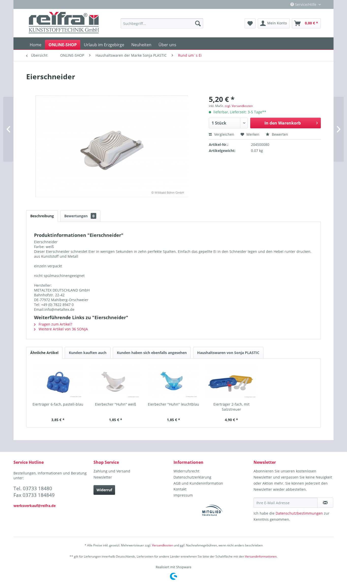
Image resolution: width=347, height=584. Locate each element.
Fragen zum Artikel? (55, 324)
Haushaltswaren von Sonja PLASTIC (228, 352)
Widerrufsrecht (186, 471)
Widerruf (104, 489)
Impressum (183, 495)
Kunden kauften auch (87, 352)
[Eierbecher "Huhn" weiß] (115, 381)
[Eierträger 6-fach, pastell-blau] (57, 381)
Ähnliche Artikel (44, 352)
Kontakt (180, 489)
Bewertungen (79, 215)
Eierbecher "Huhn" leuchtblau (173, 404)
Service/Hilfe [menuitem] (305, 4)
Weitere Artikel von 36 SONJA (63, 329)
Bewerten (279, 134)
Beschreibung (42, 215)
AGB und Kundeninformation (198, 483)
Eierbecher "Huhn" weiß (115, 404)
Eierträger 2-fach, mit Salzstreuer (231, 407)
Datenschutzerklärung (192, 477)
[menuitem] (162, 23)
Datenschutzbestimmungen (299, 513)
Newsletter (102, 477)
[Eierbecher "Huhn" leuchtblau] (173, 381)
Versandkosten (162, 545)
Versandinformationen (261, 556)
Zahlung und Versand (111, 471)
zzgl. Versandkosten (239, 106)
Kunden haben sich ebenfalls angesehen (152, 352)
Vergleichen (223, 134)
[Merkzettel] (250, 23)
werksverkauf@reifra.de (34, 505)
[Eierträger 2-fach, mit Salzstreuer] (231, 381)
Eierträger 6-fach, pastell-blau (58, 404)
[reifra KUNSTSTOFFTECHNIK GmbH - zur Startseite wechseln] (64, 23)
